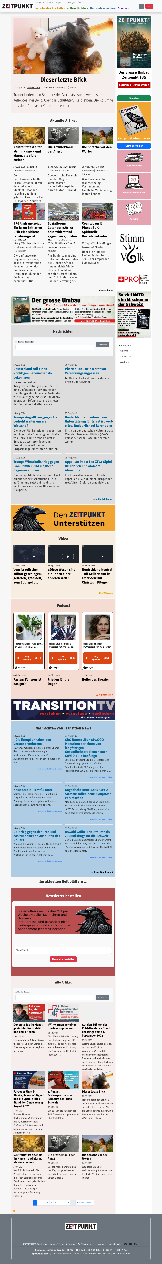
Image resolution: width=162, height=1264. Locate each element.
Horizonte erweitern (103, 8)
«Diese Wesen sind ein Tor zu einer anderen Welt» (61, 568)
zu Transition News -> (102, 866)
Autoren (124, 351)
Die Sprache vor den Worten (97, 149)
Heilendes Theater (95, 674)
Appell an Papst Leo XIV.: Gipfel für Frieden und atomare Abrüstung (88, 460)
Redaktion (32, 167)
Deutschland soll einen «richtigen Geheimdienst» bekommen (32, 368)
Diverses (123, 8)
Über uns (82, 3)
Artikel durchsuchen (23, 986)
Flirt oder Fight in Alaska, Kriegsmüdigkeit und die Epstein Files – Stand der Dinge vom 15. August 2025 (28, 1093)
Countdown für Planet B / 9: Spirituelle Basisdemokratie (94, 230)
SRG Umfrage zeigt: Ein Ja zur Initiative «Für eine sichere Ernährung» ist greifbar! (27, 231)
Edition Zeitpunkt (55, 3)
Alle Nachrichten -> (103, 494)
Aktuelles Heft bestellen (134, 85)
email (62, 939)
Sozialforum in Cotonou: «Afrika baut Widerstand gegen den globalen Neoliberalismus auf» (62, 231)
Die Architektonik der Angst (61, 149)
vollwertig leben (77, 8)
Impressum (125, 356)
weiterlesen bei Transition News (50, 763)
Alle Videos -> (106, 587)
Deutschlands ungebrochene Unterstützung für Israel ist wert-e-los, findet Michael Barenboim (89, 416)
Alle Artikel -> (105, 290)
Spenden (134, 98)
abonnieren (14, 1205)
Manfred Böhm (68, 167)
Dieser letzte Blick (63, 80)
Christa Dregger (103, 243)
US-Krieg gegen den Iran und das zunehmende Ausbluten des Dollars (36, 830)
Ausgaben (39, 3)
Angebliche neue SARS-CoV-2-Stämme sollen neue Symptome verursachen (88, 788)
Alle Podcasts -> (104, 689)
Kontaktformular (134, 146)
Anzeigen (70, 3)
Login (149, 6)
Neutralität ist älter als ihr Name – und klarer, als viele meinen (27, 153)
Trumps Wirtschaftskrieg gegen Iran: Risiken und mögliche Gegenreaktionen (36, 460)
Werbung (124, 362)
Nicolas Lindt (33, 88)
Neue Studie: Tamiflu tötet (32, 784)
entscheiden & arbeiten (50, 8)
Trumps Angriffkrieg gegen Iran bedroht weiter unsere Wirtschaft (36, 416)
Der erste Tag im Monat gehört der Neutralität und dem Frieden (28, 1023)
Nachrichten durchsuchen (24, 336)
